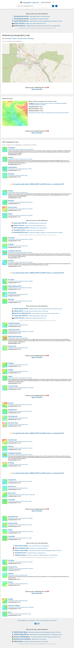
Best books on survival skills (39, 639)
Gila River (11, 200)
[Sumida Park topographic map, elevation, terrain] (4, 481)
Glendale (31, 518)
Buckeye (31, 202)
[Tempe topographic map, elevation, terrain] (4, 380)
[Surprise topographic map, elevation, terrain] (4, 448)
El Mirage (11, 463)
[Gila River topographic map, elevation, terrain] (4, 202)
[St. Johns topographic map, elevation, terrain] (4, 281)
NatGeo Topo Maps (21, 550)
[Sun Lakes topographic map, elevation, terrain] (4, 239)
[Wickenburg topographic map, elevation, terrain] (15, 113)
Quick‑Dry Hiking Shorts (22, 313)
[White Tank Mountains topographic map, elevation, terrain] (4, 340)
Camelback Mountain (14, 251)
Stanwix (10, 582)
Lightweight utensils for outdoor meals (40, 16)
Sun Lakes (11, 237)
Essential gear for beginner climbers (39, 18)
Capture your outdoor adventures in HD (36, 23)
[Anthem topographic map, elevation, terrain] (4, 194)
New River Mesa (13, 423)
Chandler (31, 215)
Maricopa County (24, 149)
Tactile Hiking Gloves (21, 21)
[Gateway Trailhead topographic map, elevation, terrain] (4, 607)
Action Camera (19, 23)
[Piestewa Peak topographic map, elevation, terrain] (4, 525)
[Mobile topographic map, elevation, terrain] (4, 531)
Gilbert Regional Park (14, 286)
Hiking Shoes (18, 311)
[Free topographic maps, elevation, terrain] (2, 38)
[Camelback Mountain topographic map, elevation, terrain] (4, 254)
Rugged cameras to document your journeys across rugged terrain (43, 25)
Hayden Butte (12, 167)
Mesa (9, 612)
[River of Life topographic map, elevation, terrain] (4, 494)
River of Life (12, 493)
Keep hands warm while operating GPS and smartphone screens (46, 21)
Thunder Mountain (14, 323)
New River (11, 174)
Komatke (11, 260)
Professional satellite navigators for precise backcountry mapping (46, 232)
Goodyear (31, 531)
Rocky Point (12, 486)
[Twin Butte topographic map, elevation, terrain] (4, 501)
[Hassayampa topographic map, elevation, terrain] (4, 294)
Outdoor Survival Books (22, 639)
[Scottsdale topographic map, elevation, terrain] (4, 151)
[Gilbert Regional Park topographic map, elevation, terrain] (4, 288)
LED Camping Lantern (21, 228)
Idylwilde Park (12, 410)
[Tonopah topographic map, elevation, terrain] (4, 246)
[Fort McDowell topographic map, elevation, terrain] (4, 418)
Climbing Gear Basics (21, 19)
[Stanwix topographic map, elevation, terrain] (4, 583)
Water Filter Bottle (21, 546)
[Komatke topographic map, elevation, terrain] (4, 263)
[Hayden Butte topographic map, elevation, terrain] (4, 169)
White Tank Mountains (15, 336)
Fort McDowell (12, 416)
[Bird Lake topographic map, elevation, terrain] (4, 301)
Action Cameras (19, 26)
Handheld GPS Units (21, 232)
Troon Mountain (13, 386)
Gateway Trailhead (14, 605)
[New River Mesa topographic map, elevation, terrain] (4, 424)
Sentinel (10, 573)
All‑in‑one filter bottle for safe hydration (39, 546)
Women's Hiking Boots (22, 637)
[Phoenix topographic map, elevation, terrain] (4, 161)
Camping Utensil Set (21, 16)
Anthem (10, 191)
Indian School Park (14, 330)
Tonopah (11, 244)
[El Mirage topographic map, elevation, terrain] (4, 464)
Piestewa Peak (12, 523)
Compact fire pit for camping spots (35, 230)
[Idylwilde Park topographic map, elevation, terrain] (4, 411)
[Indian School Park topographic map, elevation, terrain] (4, 331)
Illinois (10, 214)
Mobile (10, 530)
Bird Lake (11, 299)
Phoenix (10, 157)
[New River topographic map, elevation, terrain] (4, 175)
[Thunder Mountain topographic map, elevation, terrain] (4, 325)
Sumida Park (12, 480)
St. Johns (11, 279)
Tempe (30, 168)
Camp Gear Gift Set (20, 223)
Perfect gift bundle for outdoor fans (37, 223)
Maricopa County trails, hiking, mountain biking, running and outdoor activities (49, 112)
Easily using (38, 184)
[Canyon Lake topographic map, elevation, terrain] (4, 348)
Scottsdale (11, 148)
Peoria (30, 404)
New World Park (13, 516)
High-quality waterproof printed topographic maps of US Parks (45, 550)
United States (11, 149)
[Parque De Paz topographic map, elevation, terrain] (4, 568)
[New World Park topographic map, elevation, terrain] (4, 518)
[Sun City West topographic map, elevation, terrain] (4, 209)
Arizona (17, 149)
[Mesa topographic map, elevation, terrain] (4, 614)
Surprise (30, 208)
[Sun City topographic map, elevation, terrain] (4, 404)
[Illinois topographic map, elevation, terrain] (4, 215)
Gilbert (30, 287)
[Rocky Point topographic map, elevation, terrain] (4, 488)
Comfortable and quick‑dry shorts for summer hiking (45, 313)
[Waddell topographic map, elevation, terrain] (4, 371)
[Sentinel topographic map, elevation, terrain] (4, 576)
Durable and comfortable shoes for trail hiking (36, 311)
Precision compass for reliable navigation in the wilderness (42, 555)
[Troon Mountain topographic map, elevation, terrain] (4, 387)
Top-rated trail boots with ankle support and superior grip (45, 637)
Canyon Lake (12, 346)
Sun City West (12, 207)
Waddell (10, 370)
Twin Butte (11, 499)
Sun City (10, 403)
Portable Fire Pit (19, 230)
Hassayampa (12, 293)
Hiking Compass (20, 555)
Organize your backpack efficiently (39, 548)
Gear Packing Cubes (22, 548)
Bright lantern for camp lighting (38, 228)
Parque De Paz (12, 567)
